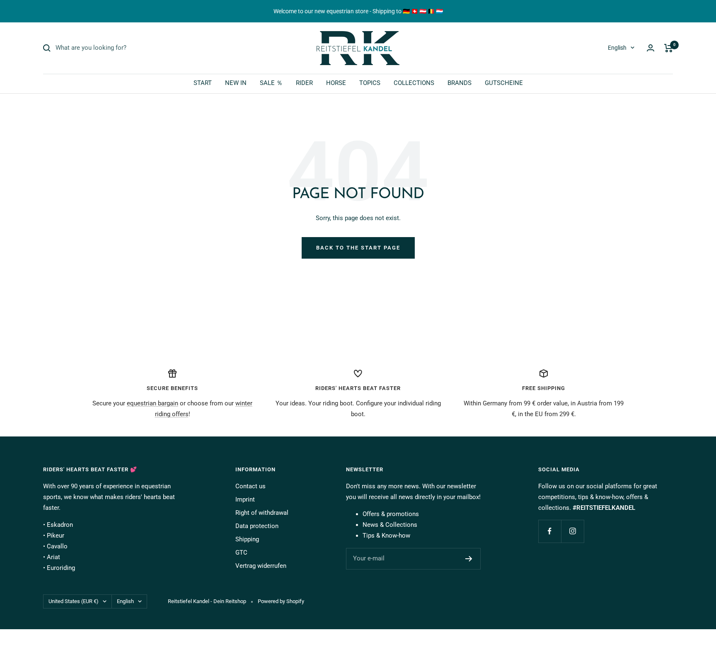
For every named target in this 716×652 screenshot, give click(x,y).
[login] (650, 47)
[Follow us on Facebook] (549, 531)
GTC (241, 552)
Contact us (250, 486)
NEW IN (236, 83)
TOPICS (369, 83)
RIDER (304, 83)
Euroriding (61, 568)
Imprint (245, 499)
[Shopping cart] (668, 48)
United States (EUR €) (73, 601)
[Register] (468, 559)
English (617, 47)
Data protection (256, 526)
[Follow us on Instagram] (572, 531)
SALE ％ (271, 83)
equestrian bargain (152, 403)
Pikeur (55, 535)
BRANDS (460, 83)
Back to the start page (358, 248)
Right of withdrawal (261, 512)
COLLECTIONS (414, 83)
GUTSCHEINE (504, 83)
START (203, 83)
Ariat (53, 557)
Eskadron (60, 524)
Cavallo (57, 546)
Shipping (247, 539)
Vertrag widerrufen (260, 566)
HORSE (336, 83)
